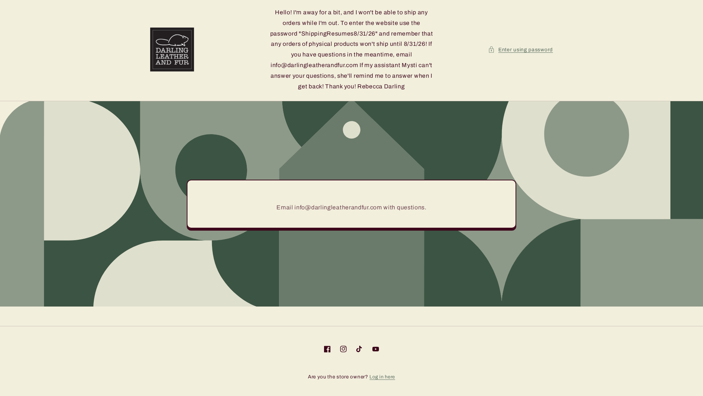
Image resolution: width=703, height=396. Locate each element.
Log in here (382, 377)
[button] (520, 49)
